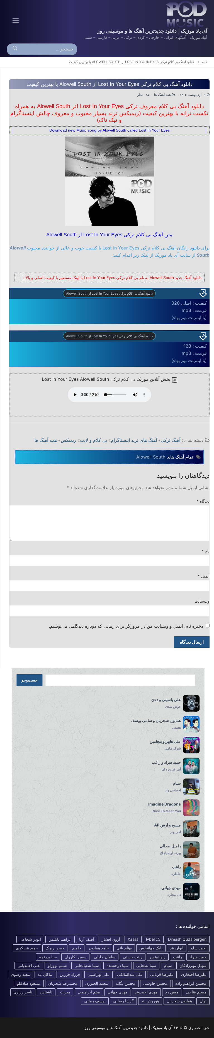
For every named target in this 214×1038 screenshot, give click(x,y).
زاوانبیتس (158, 956)
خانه (205, 62)
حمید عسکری (27, 947)
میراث (65, 992)
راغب (177, 956)
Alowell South (150, 457)
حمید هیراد (197, 956)
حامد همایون (99, 947)
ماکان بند (45, 974)
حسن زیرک (54, 947)
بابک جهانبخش (150, 947)
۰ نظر (141, 95)
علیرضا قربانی (162, 974)
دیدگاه (203, 501)
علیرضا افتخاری (193, 974)
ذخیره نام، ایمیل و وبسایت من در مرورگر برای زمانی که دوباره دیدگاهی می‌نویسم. (126, 626)
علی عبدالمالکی (130, 974)
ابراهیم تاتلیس (60, 939)
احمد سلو (198, 947)
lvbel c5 (153, 939)
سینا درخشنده (117, 965)
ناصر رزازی (22, 992)
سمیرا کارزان (75, 956)
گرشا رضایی (123, 1000)
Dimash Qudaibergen (187, 939)
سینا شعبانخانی (86, 965)
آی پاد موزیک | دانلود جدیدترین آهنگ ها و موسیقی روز (152, 31)
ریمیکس (68, 440)
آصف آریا (86, 939)
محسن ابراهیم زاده (190, 983)
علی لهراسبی (98, 974)
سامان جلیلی (104, 956)
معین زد (171, 992)
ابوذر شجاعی (30, 939)
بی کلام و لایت (93, 440)
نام (206, 551)
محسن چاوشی (155, 983)
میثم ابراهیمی (89, 992)
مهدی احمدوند (146, 992)
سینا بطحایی (146, 965)
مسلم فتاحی (196, 992)
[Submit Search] (15, 49)
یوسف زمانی (95, 1000)
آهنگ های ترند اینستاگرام (134, 440)
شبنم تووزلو (57, 965)
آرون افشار (111, 939)
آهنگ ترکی (170, 440)
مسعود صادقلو (29, 983)
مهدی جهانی (117, 992)
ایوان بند (176, 947)
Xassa (133, 939)
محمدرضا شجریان (63, 983)
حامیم (76, 947)
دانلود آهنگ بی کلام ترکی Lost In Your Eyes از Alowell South (109, 293)
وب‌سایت (202, 601)
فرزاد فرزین (70, 974)
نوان (203, 1000)
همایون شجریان (179, 1000)
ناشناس (46, 992)
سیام (168, 965)
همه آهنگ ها (163, 95)
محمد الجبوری (96, 983)
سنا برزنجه (48, 956)
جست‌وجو (29, 680)
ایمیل (204, 576)
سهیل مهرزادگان (192, 965)
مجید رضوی (20, 974)
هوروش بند (150, 1000)
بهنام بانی (124, 947)
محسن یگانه (126, 983)
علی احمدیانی (29, 965)
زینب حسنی (132, 956)
